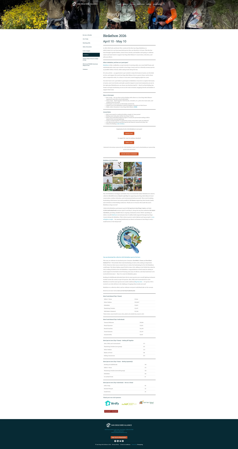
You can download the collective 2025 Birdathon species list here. (121, 257)
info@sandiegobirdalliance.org (119, 432)
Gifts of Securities (87, 46)
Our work (132, 4)
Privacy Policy (115, 444)
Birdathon (85, 54)
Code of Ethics (120, 124)
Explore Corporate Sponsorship (129, 153)
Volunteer (85, 69)
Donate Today (129, 142)
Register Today (129, 133)
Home (119, 4)
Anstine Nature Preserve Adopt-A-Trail (90, 59)
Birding (149, 4)
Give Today (85, 39)
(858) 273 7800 (117, 431)
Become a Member (87, 35)
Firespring (140, 444)
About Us (125, 4)
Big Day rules (138, 281)
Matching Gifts (86, 43)
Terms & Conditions (125, 444)
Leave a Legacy (86, 50)
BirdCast (114, 215)
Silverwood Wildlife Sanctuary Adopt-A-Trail (90, 64)
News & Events (157, 4)
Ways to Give (141, 4)
